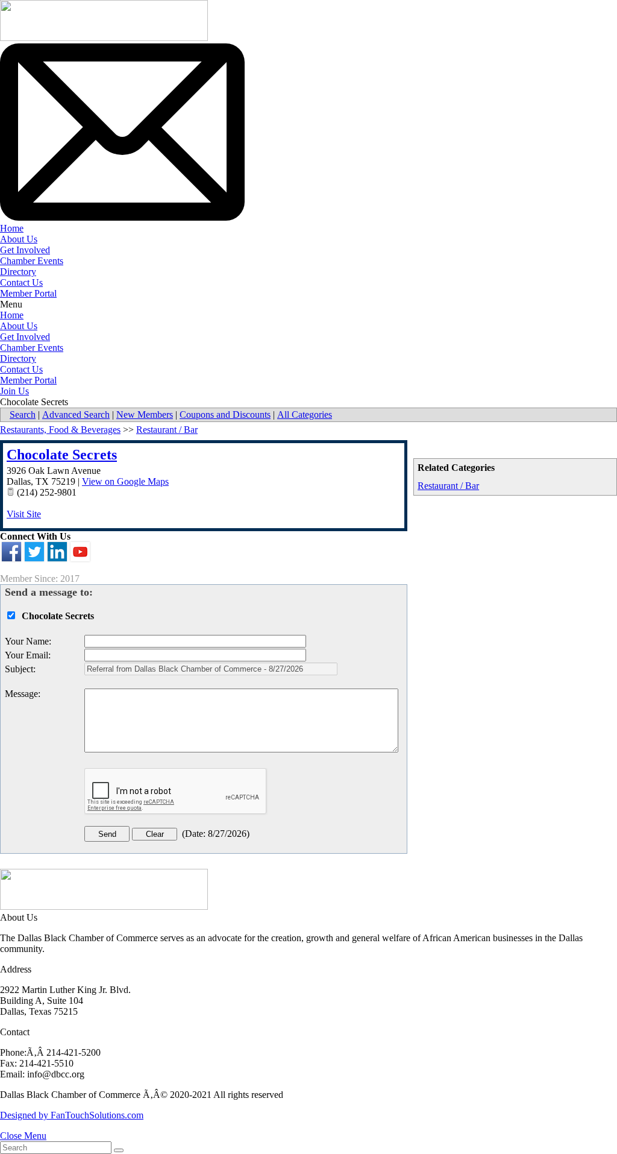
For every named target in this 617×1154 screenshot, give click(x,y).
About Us (18, 239)
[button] (308, 304)
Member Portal (28, 293)
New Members (144, 414)
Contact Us (21, 282)
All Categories (304, 414)
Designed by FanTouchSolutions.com (71, 1115)
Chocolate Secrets (62, 454)
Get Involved (25, 250)
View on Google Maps (125, 481)
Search (23, 414)
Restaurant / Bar (448, 486)
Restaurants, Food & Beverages (60, 429)
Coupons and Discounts (225, 414)
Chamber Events (31, 261)
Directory (18, 271)
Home (11, 228)
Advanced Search (76, 414)
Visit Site (24, 514)
